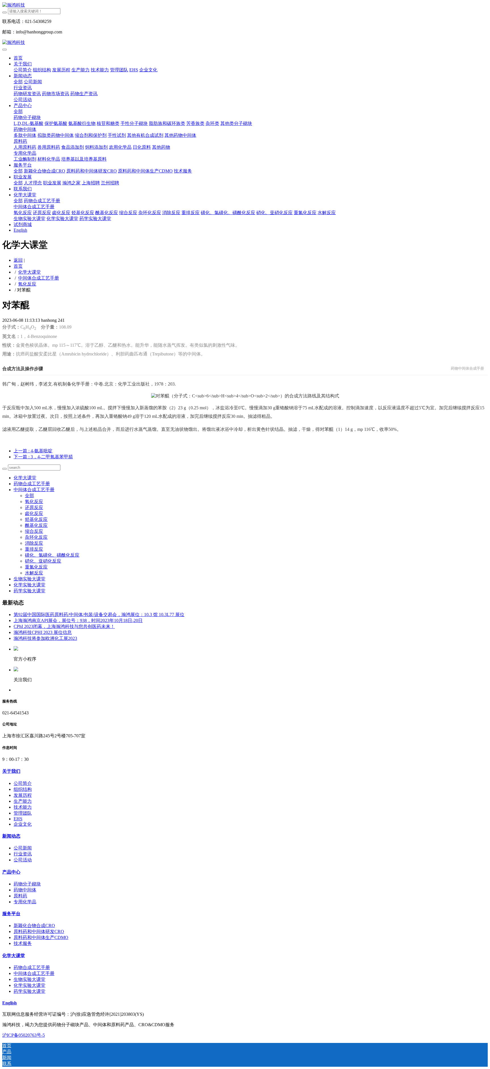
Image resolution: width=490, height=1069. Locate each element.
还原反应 (34, 507)
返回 (18, 260)
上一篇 (33, 450)
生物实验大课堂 (29, 578)
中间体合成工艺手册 (38, 278)
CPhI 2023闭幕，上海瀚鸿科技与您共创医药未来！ (64, 626)
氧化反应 (27, 284)
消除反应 (34, 543)
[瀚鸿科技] (245, 5)
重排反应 (34, 549)
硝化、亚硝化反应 (43, 561)
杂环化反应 (36, 537)
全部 (18, 81)
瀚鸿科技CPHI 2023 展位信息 (43, 632)
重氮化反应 (36, 567)
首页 (18, 58)
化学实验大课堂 (29, 584)
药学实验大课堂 (29, 590)
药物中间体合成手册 (467, 368)
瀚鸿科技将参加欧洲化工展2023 (45, 638)
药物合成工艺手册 (32, 483)
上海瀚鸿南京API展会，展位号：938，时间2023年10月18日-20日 (78, 620)
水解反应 (34, 572)
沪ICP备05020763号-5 (23, 1035)
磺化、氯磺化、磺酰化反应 (52, 555)
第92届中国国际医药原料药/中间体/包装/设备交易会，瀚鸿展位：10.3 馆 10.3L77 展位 (99, 614)
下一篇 (43, 456)
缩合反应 (34, 531)
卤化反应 (34, 513)
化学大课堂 (29, 272)
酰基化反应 (36, 525)
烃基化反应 (36, 519)
